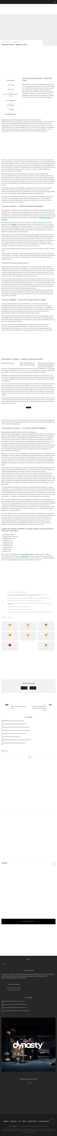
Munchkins (48, 217)
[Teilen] (7, 696)
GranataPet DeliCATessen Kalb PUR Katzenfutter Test (13, 733)
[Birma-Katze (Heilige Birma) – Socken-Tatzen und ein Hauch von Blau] (42, 903)
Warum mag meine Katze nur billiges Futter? (18, 1087)
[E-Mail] (27, 696)
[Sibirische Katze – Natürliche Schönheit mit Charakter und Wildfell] (14, 879)
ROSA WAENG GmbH (34, 1126)
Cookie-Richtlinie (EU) (43, 1121)
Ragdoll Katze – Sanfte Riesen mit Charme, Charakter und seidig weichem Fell (26, 764)
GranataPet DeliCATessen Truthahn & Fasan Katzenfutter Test (15, 727)
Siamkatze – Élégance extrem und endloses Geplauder (28, 412)
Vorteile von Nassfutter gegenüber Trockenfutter (19, 1094)
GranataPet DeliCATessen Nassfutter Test (10, 736)
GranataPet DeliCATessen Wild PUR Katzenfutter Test (13, 743)
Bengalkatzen (42, 217)
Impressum (6, 1121)
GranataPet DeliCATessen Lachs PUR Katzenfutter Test (14, 724)
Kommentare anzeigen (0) (28, 921)
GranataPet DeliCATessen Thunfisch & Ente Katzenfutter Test (15, 730)
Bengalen (14, 224)
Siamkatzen (4, 219)
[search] (53, 964)
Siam (36, 89)
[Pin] (15, 696)
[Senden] (23, 696)
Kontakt (24, 1121)
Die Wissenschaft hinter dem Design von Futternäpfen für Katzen (39, 707)
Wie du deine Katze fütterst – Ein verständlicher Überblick (21, 1108)
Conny (2, 41)
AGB (19, 1121)
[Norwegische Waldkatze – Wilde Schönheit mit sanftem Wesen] (42, 879)
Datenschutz (13, 1121)
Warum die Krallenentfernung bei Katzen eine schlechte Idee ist (22, 774)
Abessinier (11, 617)
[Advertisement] (28, 61)
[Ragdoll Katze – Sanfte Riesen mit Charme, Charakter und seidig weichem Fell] (14, 903)
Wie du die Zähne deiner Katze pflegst (18, 706)
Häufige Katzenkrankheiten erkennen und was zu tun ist (21, 760)
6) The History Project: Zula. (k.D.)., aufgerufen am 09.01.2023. (19, 606)
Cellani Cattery (25, 556)
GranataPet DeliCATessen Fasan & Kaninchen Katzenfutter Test (16, 739)
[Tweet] (11, 696)
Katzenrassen (7, 41)
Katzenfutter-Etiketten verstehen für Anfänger (18, 1101)
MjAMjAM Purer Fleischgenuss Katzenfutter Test (12, 720)
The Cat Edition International (14, 987)
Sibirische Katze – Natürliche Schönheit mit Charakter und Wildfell (18, 7)
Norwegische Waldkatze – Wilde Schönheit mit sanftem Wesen (44, 9)
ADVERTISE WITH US (32, 1121)
